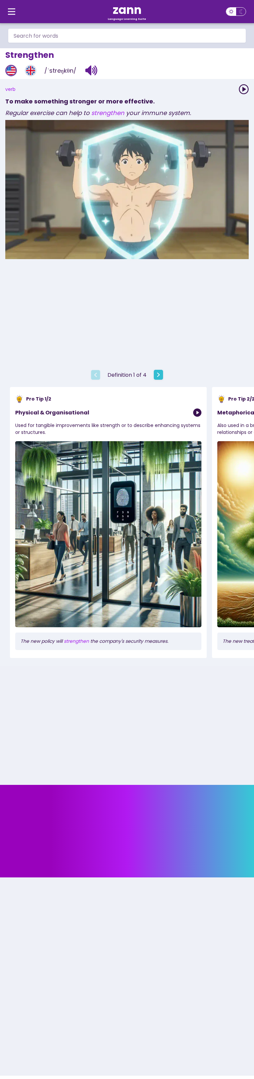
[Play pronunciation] (244, 89)
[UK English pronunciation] (30, 70)
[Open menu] (11, 11)
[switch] (236, 11)
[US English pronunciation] (11, 70)
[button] (91, 70)
